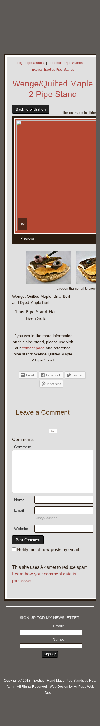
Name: (58, 639)
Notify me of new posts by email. (48, 549)
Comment (22, 447)
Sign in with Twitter (37, 422)
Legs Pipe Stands (30, 63)
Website (21, 528)
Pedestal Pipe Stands (66, 63)
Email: (58, 626)
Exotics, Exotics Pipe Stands (53, 70)
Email (19, 510)
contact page (33, 348)
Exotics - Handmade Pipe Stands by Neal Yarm (46, 22)
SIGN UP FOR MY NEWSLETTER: (50, 617)
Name (19, 500)
